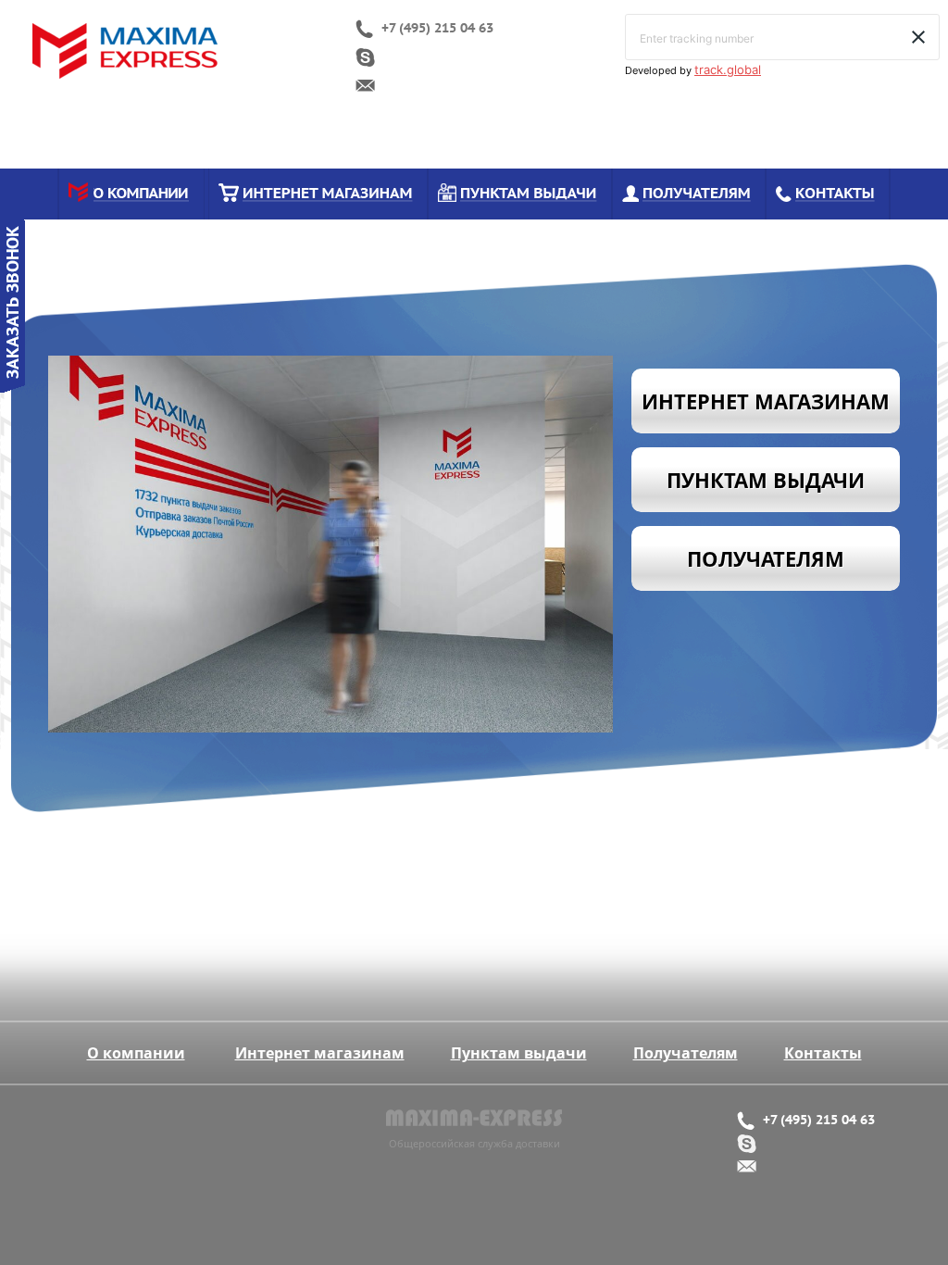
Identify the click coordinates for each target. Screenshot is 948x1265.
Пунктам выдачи (519, 1053)
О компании (136, 1053)
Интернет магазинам (320, 1053)
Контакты (823, 1053)
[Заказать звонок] (12, 387)
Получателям (685, 1053)
